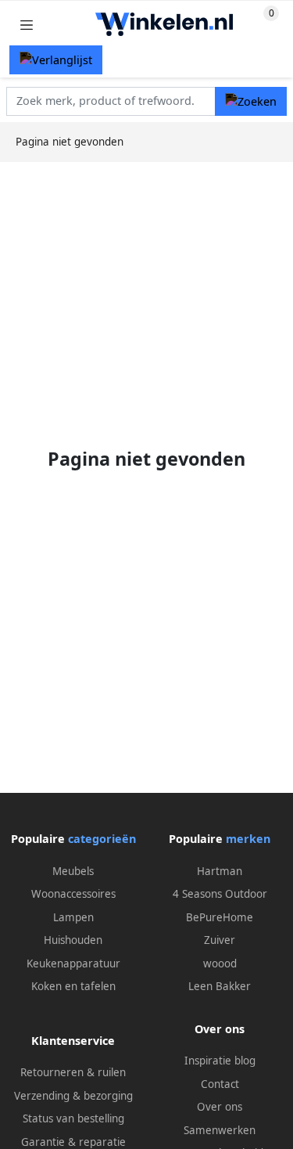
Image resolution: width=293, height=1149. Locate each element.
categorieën (102, 838)
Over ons (219, 1107)
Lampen (73, 917)
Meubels (73, 871)
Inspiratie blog (219, 1061)
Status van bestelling (73, 1118)
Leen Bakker (219, 986)
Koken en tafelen (73, 986)
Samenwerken (219, 1130)
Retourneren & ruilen (73, 1072)
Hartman (219, 871)
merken (248, 838)
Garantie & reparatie (73, 1142)
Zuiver (219, 940)
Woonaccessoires (73, 894)
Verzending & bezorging (73, 1096)
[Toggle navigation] (26, 24)
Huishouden (73, 940)
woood (220, 963)
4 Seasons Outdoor (220, 894)
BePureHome (219, 917)
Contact (220, 1084)
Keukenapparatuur (73, 963)
